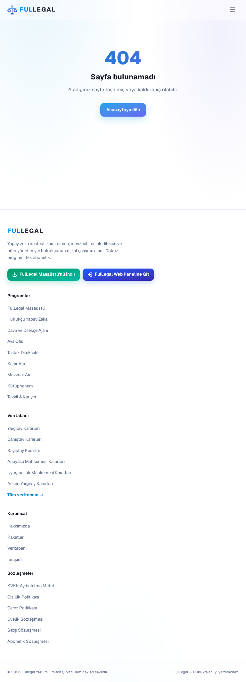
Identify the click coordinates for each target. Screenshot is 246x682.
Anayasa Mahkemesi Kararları (36, 461)
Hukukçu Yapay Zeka (27, 319)
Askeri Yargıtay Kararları (30, 483)
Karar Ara (16, 364)
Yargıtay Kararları (23, 428)
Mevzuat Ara (19, 374)
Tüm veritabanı (22, 495)
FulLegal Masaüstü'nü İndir (47, 274)
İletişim (14, 559)
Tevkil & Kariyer (22, 397)
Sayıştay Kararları (24, 450)
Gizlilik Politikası (23, 597)
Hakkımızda (18, 526)
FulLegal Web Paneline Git (122, 274)
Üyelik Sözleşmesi (25, 619)
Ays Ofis (15, 341)
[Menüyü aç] (232, 10)
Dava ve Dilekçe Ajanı (27, 330)
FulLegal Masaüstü (26, 308)
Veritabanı (18, 415)
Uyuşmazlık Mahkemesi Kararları (39, 472)
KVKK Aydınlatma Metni (30, 586)
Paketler (15, 537)
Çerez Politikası (22, 608)
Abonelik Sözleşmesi (28, 641)
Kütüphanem (20, 386)
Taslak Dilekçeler (23, 352)
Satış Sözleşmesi (24, 630)
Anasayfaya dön (123, 109)
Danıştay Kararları (24, 439)
